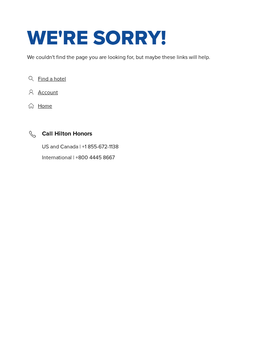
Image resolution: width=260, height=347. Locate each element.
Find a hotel (52, 78)
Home (45, 105)
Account (48, 92)
